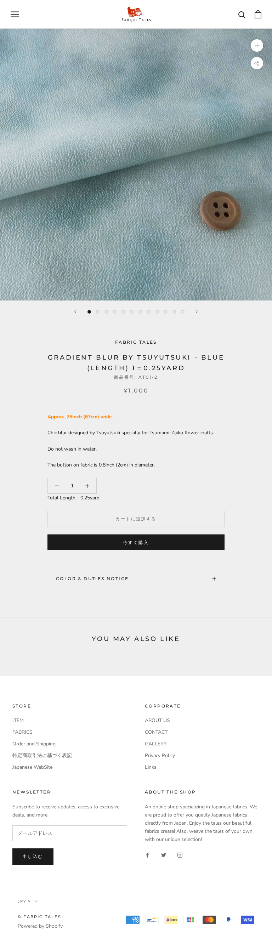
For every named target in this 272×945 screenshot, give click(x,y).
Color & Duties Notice (92, 578)
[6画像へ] (132, 312)
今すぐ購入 (136, 542)
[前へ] (75, 311)
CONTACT (156, 732)
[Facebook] (147, 854)
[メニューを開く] (15, 14)
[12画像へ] (183, 312)
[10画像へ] (166, 312)
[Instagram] (179, 854)
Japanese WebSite (32, 767)
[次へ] (197, 311)
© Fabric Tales (39, 916)
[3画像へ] (106, 312)
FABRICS (22, 732)
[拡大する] (257, 45)
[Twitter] (163, 854)
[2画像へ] (98, 312)
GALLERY (155, 743)
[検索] (242, 14)
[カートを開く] (258, 14)
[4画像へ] (115, 312)
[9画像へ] (157, 312)
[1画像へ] (89, 312)
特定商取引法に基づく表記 (42, 755)
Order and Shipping (34, 743)
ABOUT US (157, 720)
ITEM (18, 720)
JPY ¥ (24, 901)
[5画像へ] (123, 312)
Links (151, 767)
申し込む (33, 856)
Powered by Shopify (40, 926)
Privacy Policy (160, 755)
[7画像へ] (140, 312)
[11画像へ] (174, 312)
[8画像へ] (149, 312)
